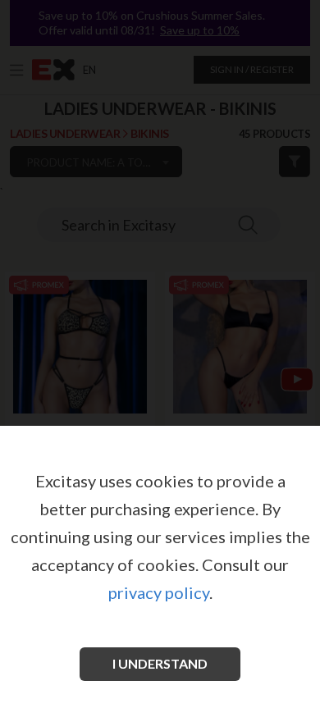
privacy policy (158, 592)
